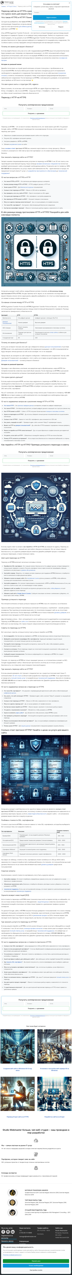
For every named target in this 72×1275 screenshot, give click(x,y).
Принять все (36, 1261)
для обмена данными (26, 26)
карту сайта (19, 713)
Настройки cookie (36, 1270)
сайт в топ (24, 621)
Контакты (40, 1234)
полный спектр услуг (18, 678)
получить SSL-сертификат (14, 962)
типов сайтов (54, 332)
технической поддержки (46, 678)
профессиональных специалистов (48, 164)
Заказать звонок (7, 1241)
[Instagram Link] (8, 1232)
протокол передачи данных (26, 405)
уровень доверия (60, 612)
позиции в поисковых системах (55, 411)
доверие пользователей (23, 425)
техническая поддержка (11, 889)
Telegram (60, 27)
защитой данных (43, 902)
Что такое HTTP (8, 405)
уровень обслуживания (28, 570)
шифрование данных (10, 693)
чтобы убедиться (55, 588)
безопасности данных (27, 187)
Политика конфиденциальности (37, 118)
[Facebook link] (3, 1232)
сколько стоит (10, 148)
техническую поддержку (24, 891)
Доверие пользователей (7, 322)
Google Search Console (24, 593)
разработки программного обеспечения (42, 171)
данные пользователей (53, 347)
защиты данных (25, 726)
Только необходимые (36, 1265)
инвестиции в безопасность (37, 814)
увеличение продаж (40, 915)
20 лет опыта (17, 676)
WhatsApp (42, 27)
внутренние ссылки (15, 144)
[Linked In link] (13, 1232)
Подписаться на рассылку (7, 1237)
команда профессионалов (33, 928)
